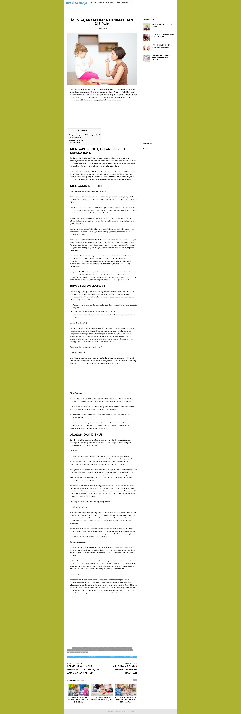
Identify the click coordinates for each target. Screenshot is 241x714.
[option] (78, 693)
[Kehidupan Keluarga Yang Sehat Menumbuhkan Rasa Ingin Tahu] (78, 690)
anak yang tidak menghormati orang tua (116, 647)
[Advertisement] (120, 10)
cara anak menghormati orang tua (81, 650)
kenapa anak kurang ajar (78, 652)
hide (87, 130)
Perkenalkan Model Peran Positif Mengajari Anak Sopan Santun (83, 669)
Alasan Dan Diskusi (75, 143)
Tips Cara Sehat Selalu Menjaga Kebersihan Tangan (161, 58)
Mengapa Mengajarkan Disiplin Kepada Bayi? (84, 135)
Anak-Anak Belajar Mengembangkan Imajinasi (124, 669)
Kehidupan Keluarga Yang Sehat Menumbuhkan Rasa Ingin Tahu (78, 700)
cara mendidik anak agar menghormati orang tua (114, 650)
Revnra (145, 148)
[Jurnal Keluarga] (76, 3)
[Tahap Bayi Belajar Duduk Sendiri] (146, 27)
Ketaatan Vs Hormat (75, 140)
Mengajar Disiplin (74, 137)
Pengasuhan (123, 3)
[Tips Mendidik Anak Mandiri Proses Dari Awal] (146, 37)
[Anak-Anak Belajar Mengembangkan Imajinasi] (102, 690)
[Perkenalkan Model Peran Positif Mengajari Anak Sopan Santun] (126, 690)
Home (93, 3)
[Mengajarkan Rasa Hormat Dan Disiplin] (102, 59)
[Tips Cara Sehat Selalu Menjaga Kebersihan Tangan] (146, 58)
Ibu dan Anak (106, 3)
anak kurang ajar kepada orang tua (86, 647)
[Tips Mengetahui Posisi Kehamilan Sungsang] (146, 48)
